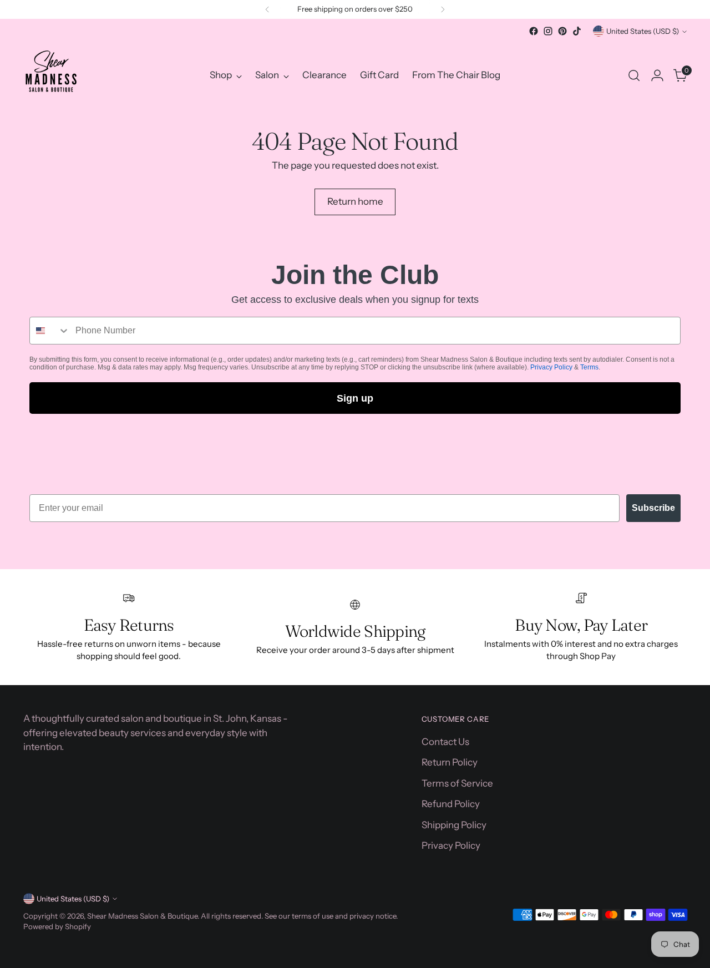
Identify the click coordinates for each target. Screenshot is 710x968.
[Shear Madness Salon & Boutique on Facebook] (534, 31)
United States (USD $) (642, 31)
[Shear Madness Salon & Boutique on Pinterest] (562, 31)
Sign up (355, 398)
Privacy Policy (551, 367)
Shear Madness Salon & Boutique (142, 915)
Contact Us (445, 741)
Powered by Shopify (57, 926)
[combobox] (50, 330)
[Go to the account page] (657, 75)
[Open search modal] (634, 75)
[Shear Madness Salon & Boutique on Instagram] (548, 31)
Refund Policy (451, 803)
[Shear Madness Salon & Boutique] (51, 75)
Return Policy (450, 762)
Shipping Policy (454, 824)
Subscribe (653, 508)
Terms (589, 367)
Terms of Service (457, 783)
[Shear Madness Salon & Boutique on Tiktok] (577, 31)
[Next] (442, 9)
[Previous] (267, 9)
